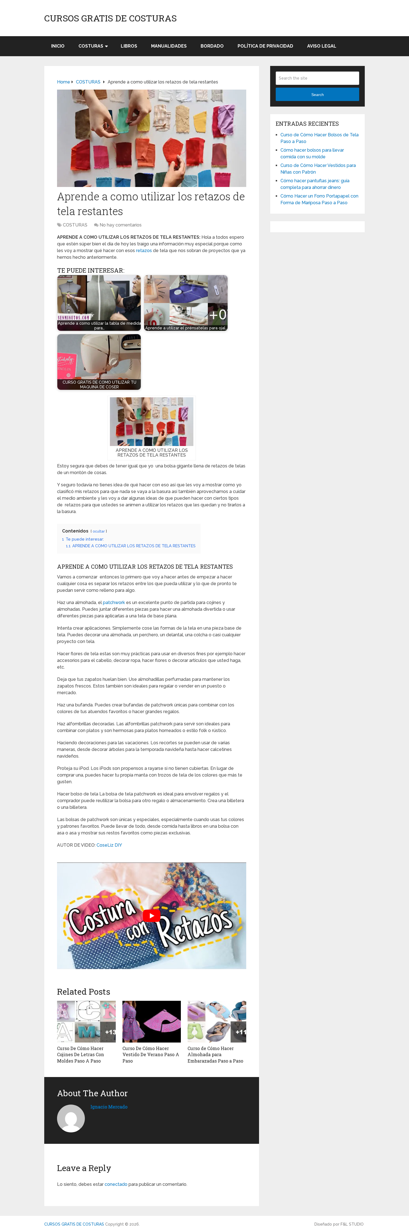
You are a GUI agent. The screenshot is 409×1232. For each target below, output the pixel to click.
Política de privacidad (265, 46)
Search (317, 94)
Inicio (58, 46)
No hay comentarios (121, 225)
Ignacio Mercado (108, 1107)
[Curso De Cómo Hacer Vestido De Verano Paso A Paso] (151, 1022)
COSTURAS (90, 46)
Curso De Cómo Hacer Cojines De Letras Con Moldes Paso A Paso (80, 1054)
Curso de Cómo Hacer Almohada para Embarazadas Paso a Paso (215, 1054)
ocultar (99, 531)
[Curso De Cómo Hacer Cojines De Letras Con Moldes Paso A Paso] (86, 1022)
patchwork (114, 602)
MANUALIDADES (169, 46)
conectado (116, 1184)
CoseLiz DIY (109, 845)
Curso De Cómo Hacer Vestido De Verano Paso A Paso (150, 1054)
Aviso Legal (321, 46)
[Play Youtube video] (151, 916)
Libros (129, 46)
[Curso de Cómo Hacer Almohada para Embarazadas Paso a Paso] (217, 1022)
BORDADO (212, 46)
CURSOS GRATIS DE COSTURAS (110, 18)
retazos (144, 250)
